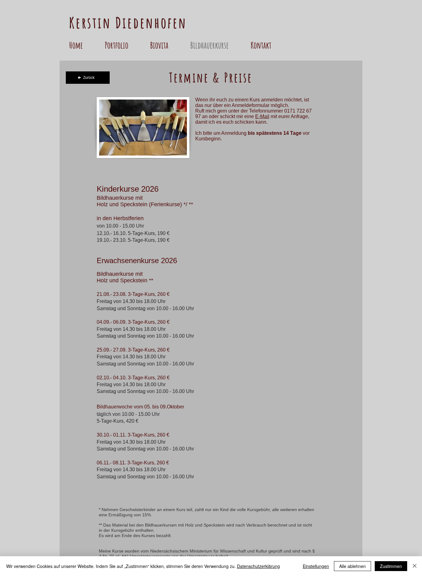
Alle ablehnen (352, 566)
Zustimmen (391, 566)
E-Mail (262, 116)
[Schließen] (414, 566)
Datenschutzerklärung (258, 566)
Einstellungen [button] (316, 566)
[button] (124, 45)
